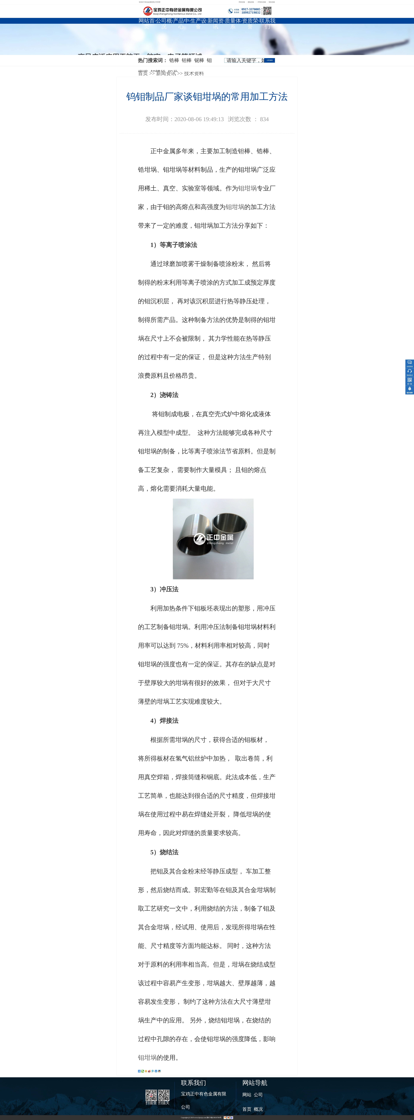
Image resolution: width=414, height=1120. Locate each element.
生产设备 (198, 21)
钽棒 (187, 60)
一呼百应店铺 (261, 2)
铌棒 (199, 60)
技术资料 (194, 73)
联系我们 (267, 21)
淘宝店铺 (272, 2)
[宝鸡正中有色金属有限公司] (170, 11)
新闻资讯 (216, 21)
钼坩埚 (247, 188)
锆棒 (174, 60)
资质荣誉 (250, 21)
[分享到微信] (142, 1071)
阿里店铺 (242, 2)
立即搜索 (270, 60)
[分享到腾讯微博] (152, 1071)
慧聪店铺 (251, 2)
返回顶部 (410, 393)
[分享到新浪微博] (149, 1071)
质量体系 (233, 21)
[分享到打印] (156, 1071)
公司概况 (164, 21)
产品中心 (181, 21)
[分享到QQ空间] (146, 1071)
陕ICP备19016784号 (214, 1117)
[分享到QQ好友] (159, 1071)
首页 (143, 73)
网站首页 (147, 21)
